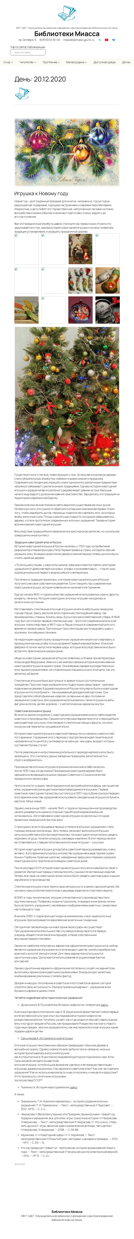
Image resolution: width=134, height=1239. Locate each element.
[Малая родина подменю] (86, 62)
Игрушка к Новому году (41, 193)
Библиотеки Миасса (67, 33)
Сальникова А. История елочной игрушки (47, 1038)
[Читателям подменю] (35, 62)
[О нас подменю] (12, 62)
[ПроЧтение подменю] (58, 62)
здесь (104, 1005)
